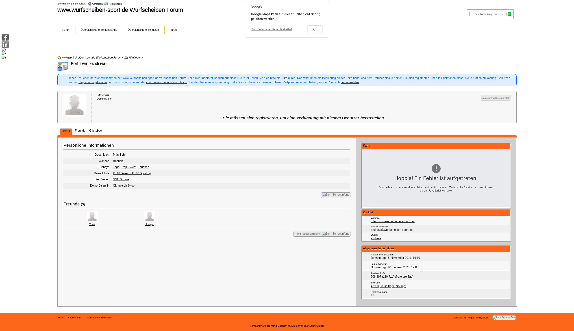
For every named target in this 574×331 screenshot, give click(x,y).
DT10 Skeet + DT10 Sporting (132, 173)
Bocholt (118, 161)
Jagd (116, 167)
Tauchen (143, 167)
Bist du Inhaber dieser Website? (272, 29)
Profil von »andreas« (89, 63)
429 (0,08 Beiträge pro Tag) (388, 286)
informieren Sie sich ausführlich (166, 82)
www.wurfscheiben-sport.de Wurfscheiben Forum (120, 10)
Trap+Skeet (128, 167)
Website (375, 218)
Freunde (71, 204)
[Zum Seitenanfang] (335, 195)
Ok (315, 29)
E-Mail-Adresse (379, 226)
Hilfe (284, 78)
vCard (374, 234)
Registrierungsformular (92, 82)
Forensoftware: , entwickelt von (287, 325)
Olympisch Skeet (124, 185)
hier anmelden (350, 82)
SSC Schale (121, 179)
